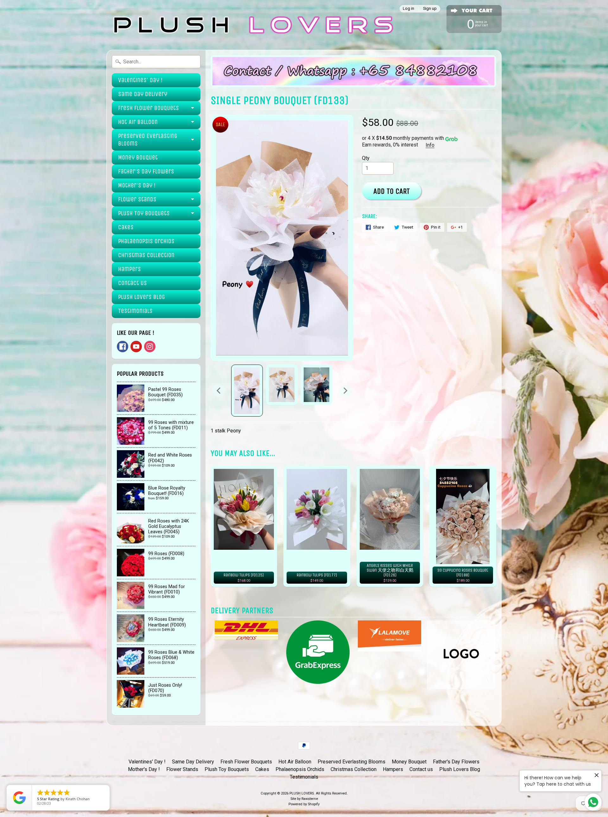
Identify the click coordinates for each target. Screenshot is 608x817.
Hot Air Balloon (138, 122)
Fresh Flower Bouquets (148, 108)
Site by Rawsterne (304, 799)
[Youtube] (136, 346)
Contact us (132, 283)
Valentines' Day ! (140, 80)
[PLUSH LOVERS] (251, 25)
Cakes (126, 227)
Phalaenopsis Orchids (146, 241)
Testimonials (135, 310)
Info (430, 145)
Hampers (129, 269)
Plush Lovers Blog (141, 297)
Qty (366, 158)
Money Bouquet (138, 157)
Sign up (430, 9)
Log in (408, 9)
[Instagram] (149, 346)
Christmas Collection (146, 255)
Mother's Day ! (136, 185)
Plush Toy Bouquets (144, 213)
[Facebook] (122, 346)
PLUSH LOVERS (301, 793)
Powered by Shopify (304, 804)
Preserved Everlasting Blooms (147, 139)
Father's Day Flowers (146, 171)
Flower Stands (137, 199)
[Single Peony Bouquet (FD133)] (247, 391)
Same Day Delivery (142, 94)
